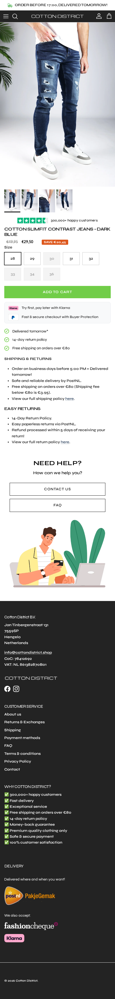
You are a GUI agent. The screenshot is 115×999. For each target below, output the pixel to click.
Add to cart (57, 292)
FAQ (57, 505)
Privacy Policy (17, 761)
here (69, 398)
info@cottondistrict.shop (28, 652)
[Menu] (6, 16)
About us (12, 714)
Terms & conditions (22, 753)
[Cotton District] (57, 16)
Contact (12, 769)
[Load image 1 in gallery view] (57, 104)
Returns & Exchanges (24, 722)
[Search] (18, 16)
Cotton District (26, 980)
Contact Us (57, 489)
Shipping (12, 730)
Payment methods (22, 738)
